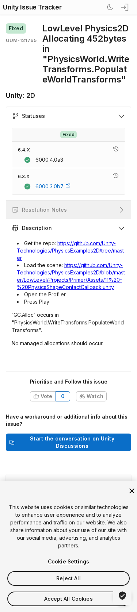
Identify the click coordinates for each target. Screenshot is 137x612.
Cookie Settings (68, 561)
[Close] (132, 491)
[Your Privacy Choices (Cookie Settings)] (122, 595)
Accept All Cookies (68, 599)
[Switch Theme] (110, 7)
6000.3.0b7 (49, 186)
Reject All (68, 578)
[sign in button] (125, 7)
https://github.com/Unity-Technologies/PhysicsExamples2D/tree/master (70, 250)
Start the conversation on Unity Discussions (72, 442)
